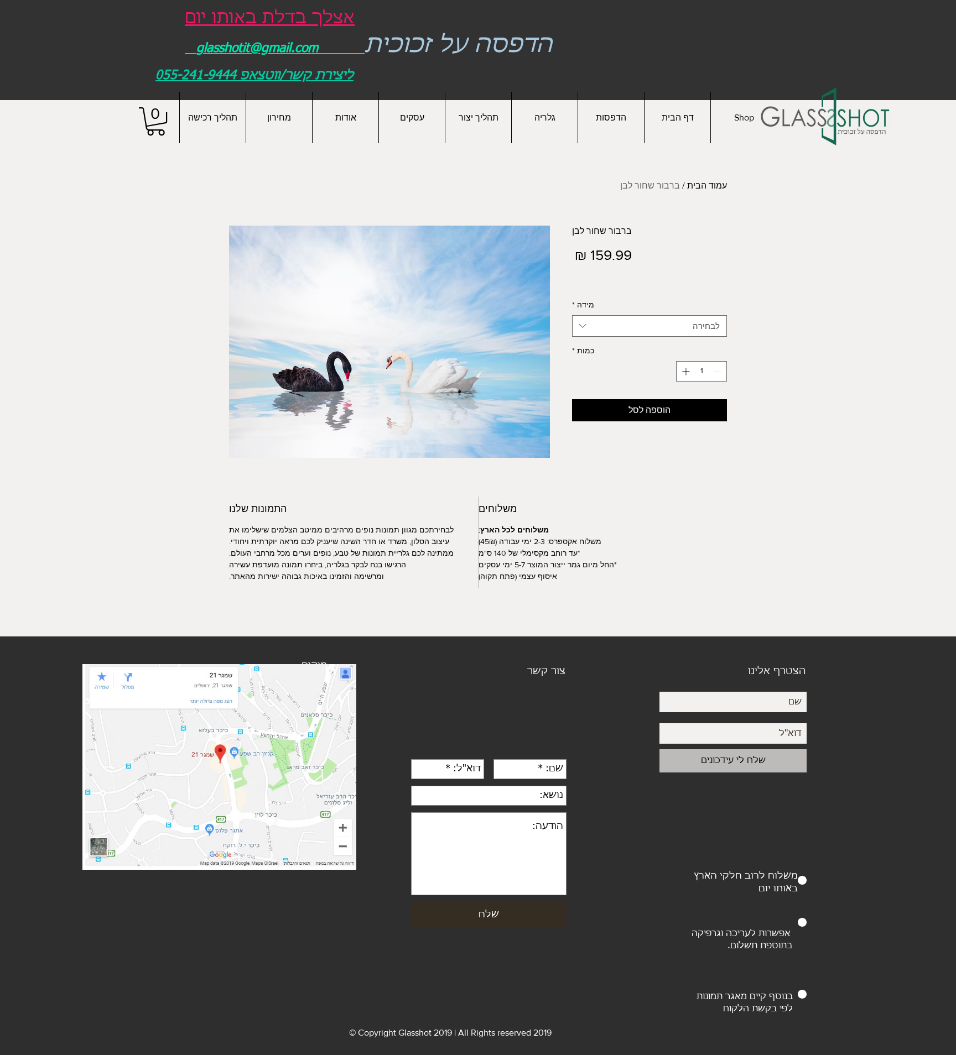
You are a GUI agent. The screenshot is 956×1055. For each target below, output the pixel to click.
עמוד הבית (707, 185)
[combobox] (649, 326)
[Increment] (685, 371)
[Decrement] (718, 371)
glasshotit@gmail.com (257, 48)
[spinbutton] (701, 371)
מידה (583, 304)
